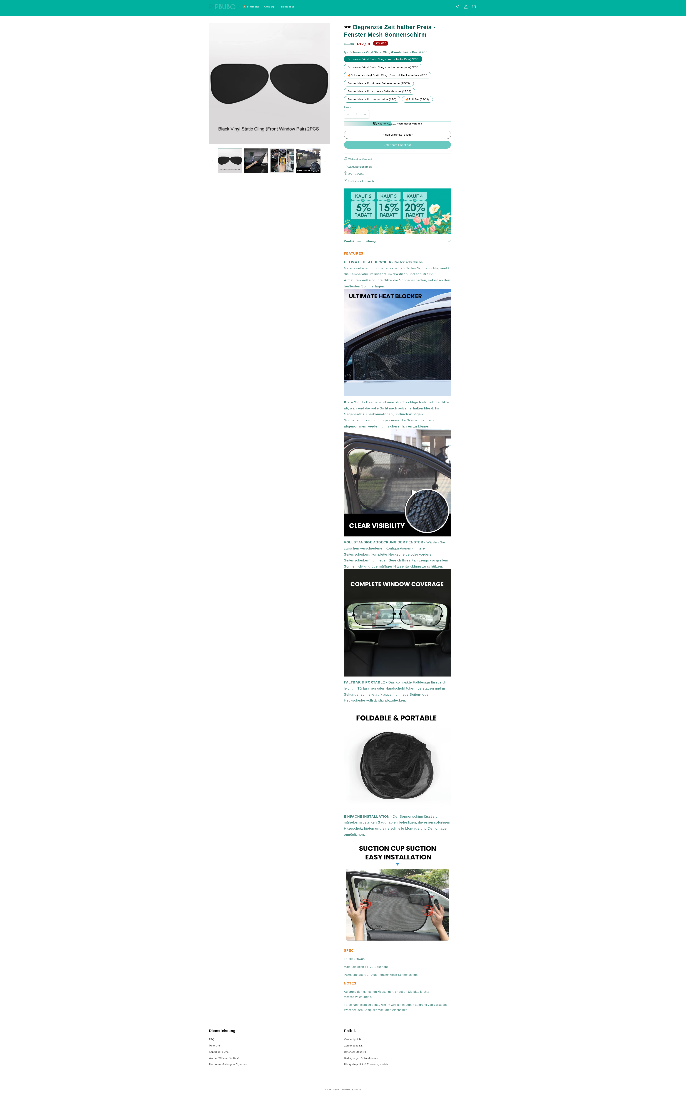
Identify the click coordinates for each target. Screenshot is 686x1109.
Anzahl (347, 107)
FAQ (211, 1039)
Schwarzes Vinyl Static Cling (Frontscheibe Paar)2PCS (383, 59)
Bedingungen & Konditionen (361, 1058)
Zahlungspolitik (353, 1045)
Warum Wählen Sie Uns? (224, 1058)
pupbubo (337, 1089)
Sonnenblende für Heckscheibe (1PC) (372, 99)
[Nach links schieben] (213, 161)
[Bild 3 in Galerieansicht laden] (282, 160)
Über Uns (215, 1045)
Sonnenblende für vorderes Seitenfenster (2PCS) (379, 91)
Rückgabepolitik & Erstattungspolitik (366, 1064)
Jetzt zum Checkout (397, 144)
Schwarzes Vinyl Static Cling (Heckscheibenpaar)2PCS (383, 67)
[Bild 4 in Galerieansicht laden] (308, 160)
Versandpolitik (352, 1039)
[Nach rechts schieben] (326, 161)
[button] (270, 6)
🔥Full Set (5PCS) (417, 99)
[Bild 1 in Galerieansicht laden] (230, 160)
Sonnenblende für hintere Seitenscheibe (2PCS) (379, 83)
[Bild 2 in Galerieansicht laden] (256, 160)
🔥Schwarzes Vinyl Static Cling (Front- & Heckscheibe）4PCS (387, 75)
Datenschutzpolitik (355, 1051)
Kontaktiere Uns (219, 1051)
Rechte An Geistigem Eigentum (228, 1064)
